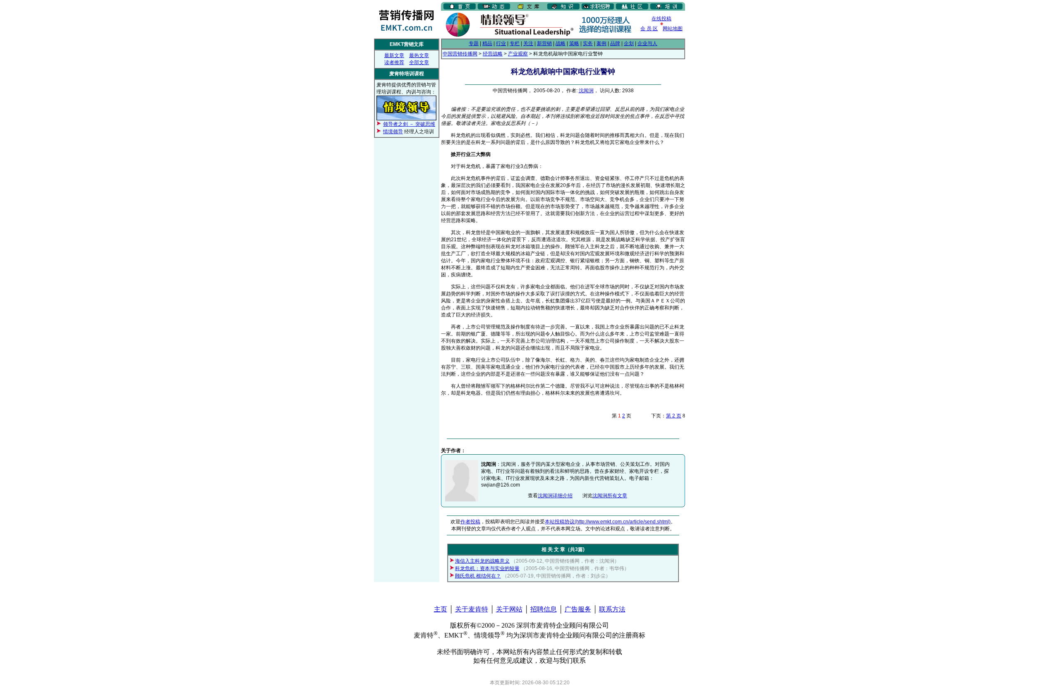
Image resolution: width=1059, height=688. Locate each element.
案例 (601, 43)
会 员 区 (649, 28)
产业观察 (518, 54)
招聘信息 (543, 609)
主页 (440, 609)
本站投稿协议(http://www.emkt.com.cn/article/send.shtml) (608, 522)
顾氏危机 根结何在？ (478, 576)
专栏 (515, 43)
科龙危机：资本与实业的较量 (487, 568)
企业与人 (647, 43)
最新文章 (394, 55)
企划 (629, 43)
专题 (474, 43)
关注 (528, 43)
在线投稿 (661, 19)
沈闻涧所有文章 (609, 496)
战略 (560, 43)
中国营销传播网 (460, 54)
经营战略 (493, 54)
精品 (487, 43)
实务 (588, 43)
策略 (574, 43)
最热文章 (419, 55)
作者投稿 (470, 522)
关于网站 (509, 609)
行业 (501, 43)
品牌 (615, 43)
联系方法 (612, 609)
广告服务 (578, 609)
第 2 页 (673, 416)
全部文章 (419, 62)
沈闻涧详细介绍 (555, 496)
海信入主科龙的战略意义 (482, 561)
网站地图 (673, 28)
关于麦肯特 (471, 609)
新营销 (544, 43)
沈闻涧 (586, 90)
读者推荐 (394, 62)
